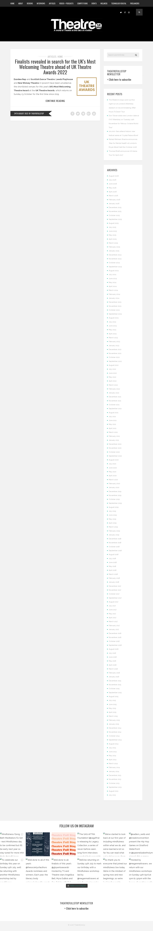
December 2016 (115, 633)
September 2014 (115, 740)
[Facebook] (125, 12)
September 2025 (115, 219)
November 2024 (115, 259)
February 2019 (114, 531)
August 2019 (114, 507)
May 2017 (112, 614)
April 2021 (112, 428)
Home (12, 3)
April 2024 (113, 286)
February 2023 (114, 342)
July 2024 (112, 275)
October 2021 (114, 405)
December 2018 (115, 539)
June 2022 (113, 373)
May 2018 (112, 566)
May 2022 (112, 377)
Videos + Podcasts (66, 3)
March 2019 (113, 527)
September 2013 (115, 787)
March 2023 (113, 338)
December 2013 (115, 775)
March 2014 (113, 764)
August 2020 (114, 460)
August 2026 (114, 176)
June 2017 (112, 610)
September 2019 (115, 503)
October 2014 (114, 736)
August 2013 (113, 791)
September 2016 (115, 645)
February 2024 (114, 294)
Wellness (103, 3)
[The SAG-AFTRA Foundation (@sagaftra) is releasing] (89, 844)
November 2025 (115, 211)
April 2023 (112, 334)
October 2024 (114, 263)
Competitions (82, 3)
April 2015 (112, 712)
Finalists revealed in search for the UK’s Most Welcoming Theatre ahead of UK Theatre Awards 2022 (55, 67)
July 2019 (112, 511)
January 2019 (114, 535)
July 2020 (112, 464)
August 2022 (114, 365)
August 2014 (113, 744)
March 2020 (113, 480)
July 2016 (112, 653)
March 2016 (113, 669)
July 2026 (112, 180)
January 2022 (114, 393)
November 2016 (115, 637)
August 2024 (114, 271)
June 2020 (113, 468)
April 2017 (112, 618)
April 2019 (112, 523)
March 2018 (113, 574)
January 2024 (114, 298)
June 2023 (113, 326)
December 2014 (115, 728)
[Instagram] (129, 12)
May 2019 (112, 519)
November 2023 (115, 306)
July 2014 (112, 748)
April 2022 (112, 381)
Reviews (30, 3)
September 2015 (115, 693)
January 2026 (114, 204)
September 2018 (115, 551)
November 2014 (115, 732)
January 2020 (114, 487)
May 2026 (112, 188)
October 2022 (114, 357)
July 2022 (112, 369)
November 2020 (115, 448)
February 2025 (114, 247)
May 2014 (112, 756)
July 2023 (112, 322)
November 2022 (115, 353)
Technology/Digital (118, 3)
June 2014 (113, 752)
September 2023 (115, 314)
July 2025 (112, 227)
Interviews (41, 3)
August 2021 (113, 413)
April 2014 (112, 760)
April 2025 (112, 239)
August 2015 (113, 696)
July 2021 (112, 417)
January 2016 (114, 677)
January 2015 (114, 724)
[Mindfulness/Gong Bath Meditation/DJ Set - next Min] (12, 844)
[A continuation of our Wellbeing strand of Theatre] (38, 844)
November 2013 (115, 779)
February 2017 (114, 626)
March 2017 (113, 622)
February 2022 (114, 389)
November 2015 (115, 685)
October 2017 (114, 594)
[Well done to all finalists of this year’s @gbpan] (64, 870)
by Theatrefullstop (36, 113)
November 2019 (115, 495)
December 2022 (115, 349)
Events (94, 3)
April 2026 (113, 192)
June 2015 (112, 704)
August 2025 (114, 223)
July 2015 (112, 700)
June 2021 (112, 420)
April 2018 (112, 570)
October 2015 (114, 689)
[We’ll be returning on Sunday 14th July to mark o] (89, 870)
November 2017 (115, 590)
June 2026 (113, 184)
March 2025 (113, 243)
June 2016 (113, 657)
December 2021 (115, 397)
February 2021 (114, 436)
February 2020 (114, 484)
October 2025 (114, 215)
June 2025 (113, 231)
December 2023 (115, 302)
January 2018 (114, 582)
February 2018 (114, 578)
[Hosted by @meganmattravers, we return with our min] (141, 870)
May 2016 (112, 661)
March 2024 (113, 290)
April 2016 (112, 665)
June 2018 (113, 562)
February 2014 (114, 767)
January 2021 (114, 440)
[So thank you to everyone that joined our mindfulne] (115, 870)
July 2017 (112, 606)
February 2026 (114, 200)
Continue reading (55, 101)
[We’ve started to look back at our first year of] (115, 844)
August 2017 (113, 602)
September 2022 (115, 361)
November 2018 (115, 543)
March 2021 (113, 432)
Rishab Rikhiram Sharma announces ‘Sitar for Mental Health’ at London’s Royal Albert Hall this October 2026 (123, 143)
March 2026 (113, 196)
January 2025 (114, 251)
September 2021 (115, 409)
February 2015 (114, 720)
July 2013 (112, 795)
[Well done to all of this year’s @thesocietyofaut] (38, 870)
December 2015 (115, 681)
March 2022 (113, 385)
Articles (52, 3)
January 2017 (114, 629)
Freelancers (134, 3)
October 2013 (114, 783)
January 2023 (114, 346)
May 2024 (112, 282)
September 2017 (115, 598)
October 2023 (114, 310)
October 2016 (114, 641)
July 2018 (112, 559)
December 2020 (115, 444)
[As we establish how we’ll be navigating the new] (64, 844)
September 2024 (115, 267)
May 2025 (112, 235)
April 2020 (113, 476)
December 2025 (115, 207)
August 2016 (114, 649)
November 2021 (115, 401)
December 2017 (115, 586)
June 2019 (113, 515)
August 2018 (113, 554)
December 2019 (115, 491)
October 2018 (114, 547)
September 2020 (115, 456)
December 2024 (115, 255)
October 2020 (114, 452)
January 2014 (114, 771)
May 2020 (112, 472)
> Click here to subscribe (119, 79)
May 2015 (112, 708)
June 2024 (113, 279)
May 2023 (112, 330)
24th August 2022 (21, 113)
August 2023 (114, 318)
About (20, 3)
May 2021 (112, 424)
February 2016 (114, 673)
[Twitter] (121, 12)
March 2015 (113, 716)
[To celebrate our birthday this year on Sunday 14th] (12, 870)
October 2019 (114, 499)
